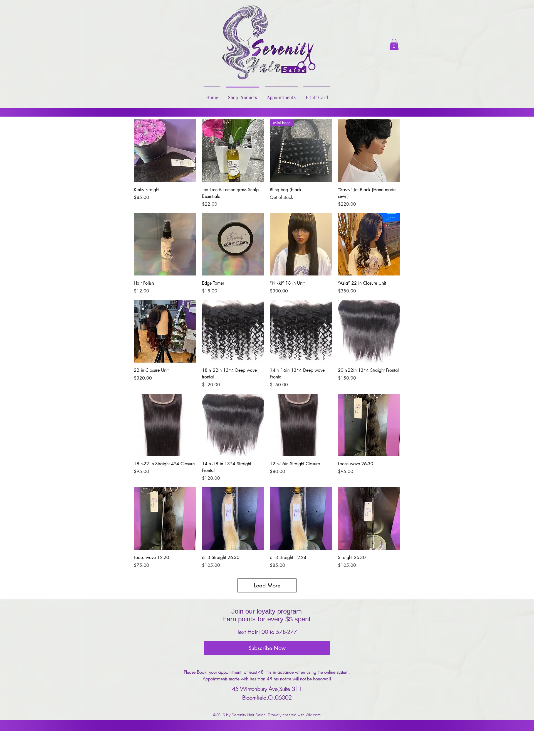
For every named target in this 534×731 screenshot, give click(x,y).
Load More (267, 585)
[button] (394, 44)
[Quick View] (165, 150)
